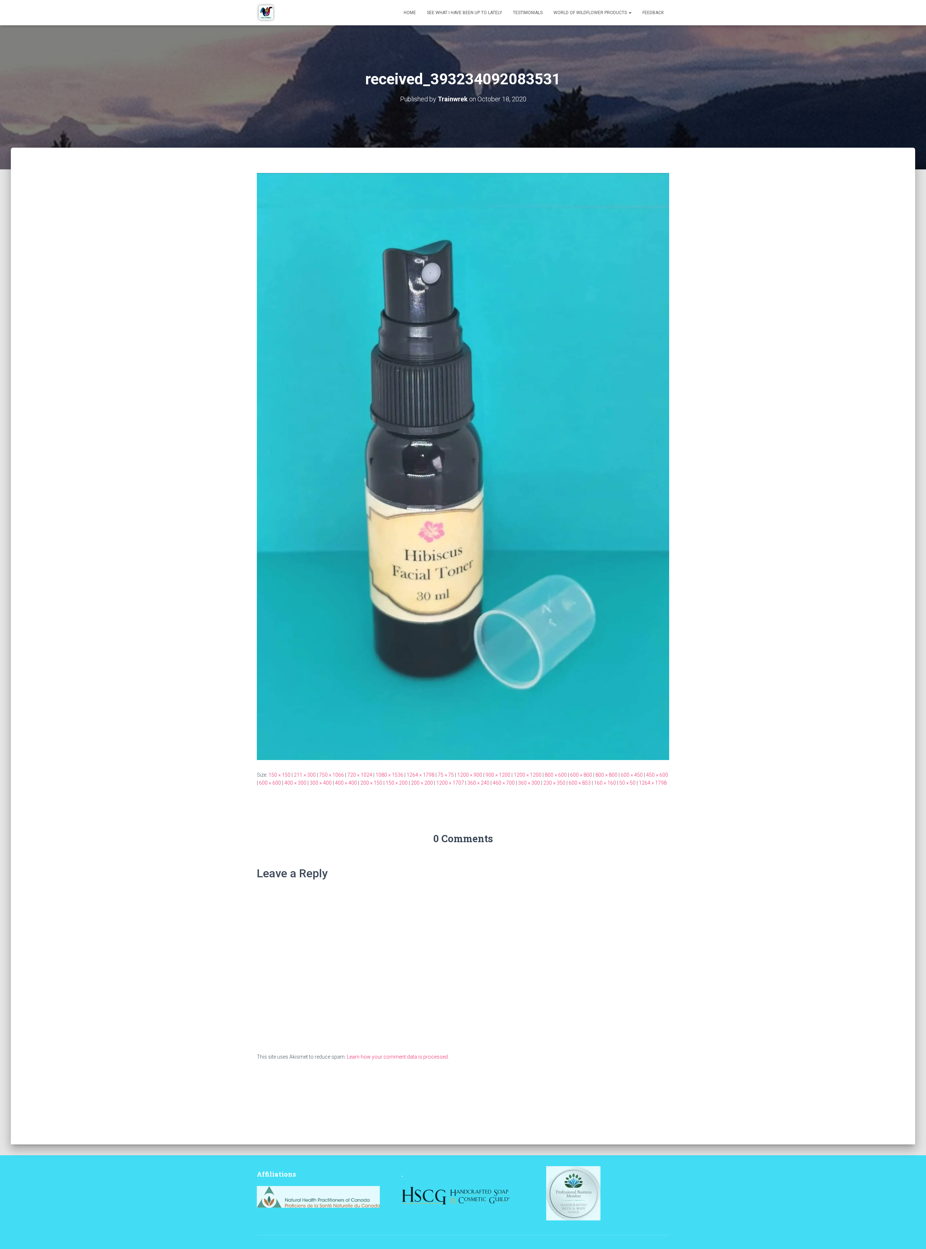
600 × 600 (270, 783)
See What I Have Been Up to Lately (464, 12)
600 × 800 (581, 775)
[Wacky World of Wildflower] (265, 13)
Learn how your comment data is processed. (398, 1057)
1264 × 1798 (420, 775)
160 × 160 (605, 783)
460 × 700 (504, 783)
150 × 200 (397, 783)
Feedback (653, 12)
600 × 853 (580, 783)
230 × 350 (554, 783)
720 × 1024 (359, 775)
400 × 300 (295, 783)
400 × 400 (346, 783)
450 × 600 (657, 775)
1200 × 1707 (450, 783)
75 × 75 (446, 775)
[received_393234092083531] (463, 466)
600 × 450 (632, 775)
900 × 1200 (497, 775)
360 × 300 (529, 783)
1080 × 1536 (389, 775)
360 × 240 (478, 783)
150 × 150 (279, 775)
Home (410, 12)
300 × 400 (321, 783)
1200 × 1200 (527, 775)
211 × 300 (305, 775)
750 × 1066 (331, 775)
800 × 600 (556, 775)
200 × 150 (371, 783)
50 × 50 (627, 783)
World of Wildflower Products (590, 12)
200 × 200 (422, 783)
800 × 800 (606, 775)
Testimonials (528, 12)
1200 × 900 (469, 775)
